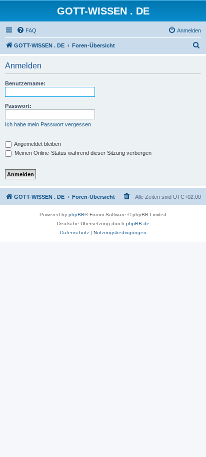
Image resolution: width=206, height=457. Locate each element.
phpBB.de (138, 223)
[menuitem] (26, 30)
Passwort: (18, 106)
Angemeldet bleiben (37, 144)
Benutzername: (25, 83)
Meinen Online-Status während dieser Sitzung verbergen (82, 153)
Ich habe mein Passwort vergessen (48, 124)
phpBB (76, 214)
